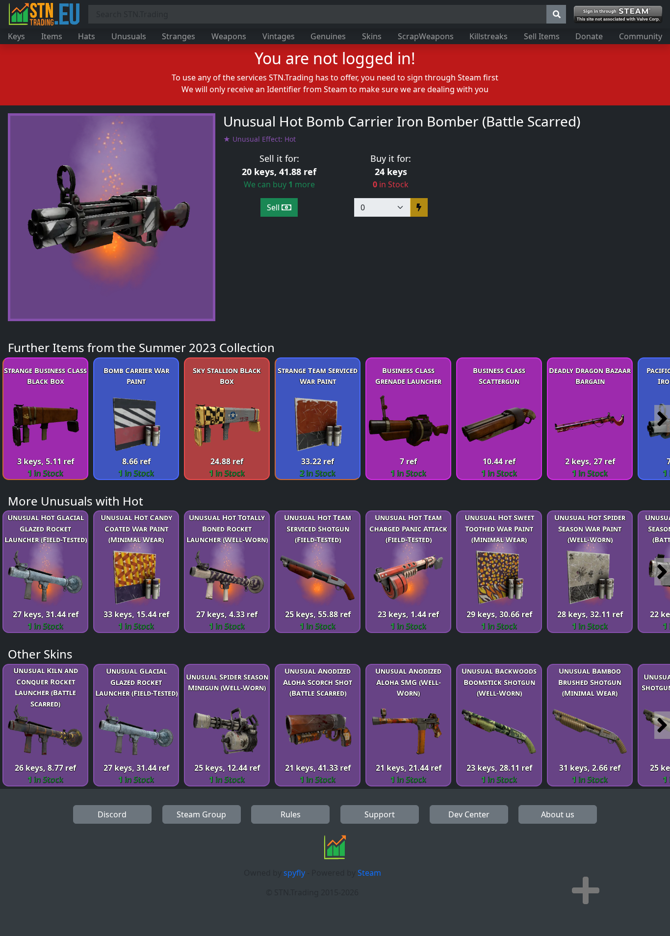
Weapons (228, 36)
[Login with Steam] (618, 14)
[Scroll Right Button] (662, 418)
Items (51, 36)
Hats (86, 36)
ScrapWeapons (426, 36)
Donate (589, 36)
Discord (112, 814)
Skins (372, 36)
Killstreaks (488, 36)
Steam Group (201, 814)
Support (379, 814)
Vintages (278, 36)
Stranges (178, 36)
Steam (369, 872)
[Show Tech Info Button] (585, 890)
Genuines (328, 36)
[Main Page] (44, 14)
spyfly (294, 872)
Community (640, 36)
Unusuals (128, 36)
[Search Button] (556, 14)
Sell (274, 207)
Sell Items (542, 36)
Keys (16, 36)
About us (557, 814)
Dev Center (469, 814)
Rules (291, 814)
